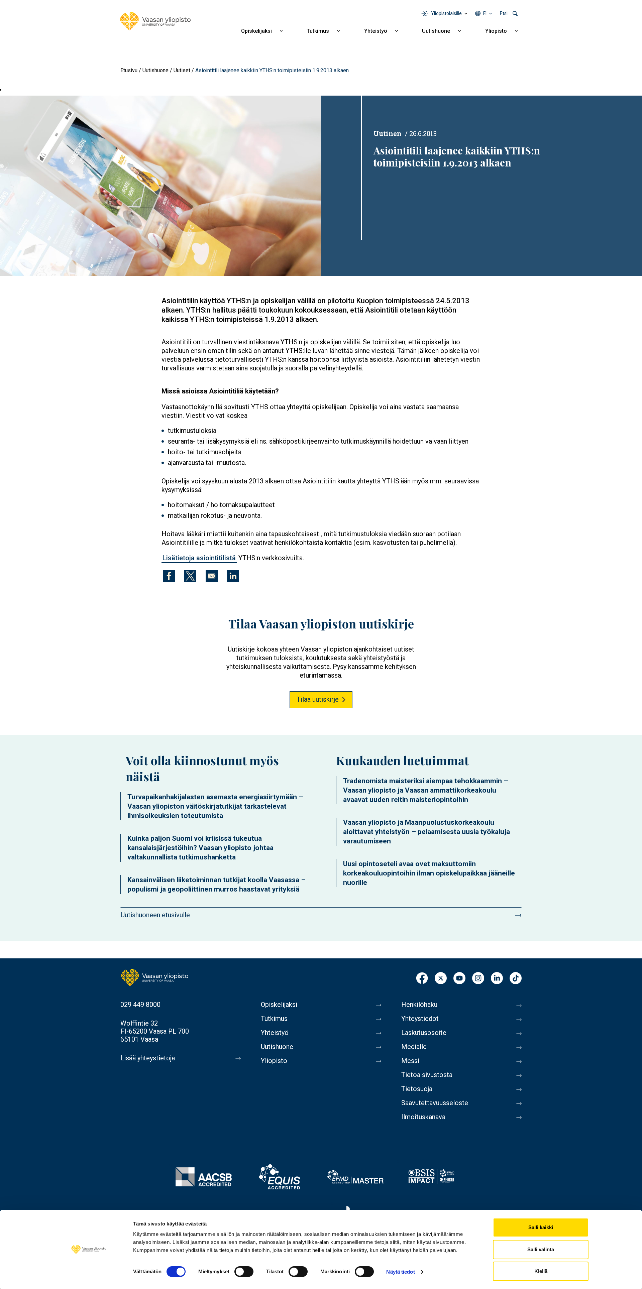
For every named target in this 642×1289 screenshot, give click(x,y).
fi (485, 13)
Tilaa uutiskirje (318, 699)
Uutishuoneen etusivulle (155, 915)
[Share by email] (212, 576)
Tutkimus (318, 31)
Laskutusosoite (423, 1033)
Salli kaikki (540, 1227)
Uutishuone (436, 31)
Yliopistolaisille (446, 13)
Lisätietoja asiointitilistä (199, 558)
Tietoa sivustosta (426, 1075)
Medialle (414, 1047)
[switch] (243, 1271)
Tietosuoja (416, 1089)
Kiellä (540, 1271)
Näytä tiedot (400, 1272)
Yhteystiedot (420, 1019)
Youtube (459, 978)
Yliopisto (496, 31)
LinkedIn (497, 978)
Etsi (504, 13)
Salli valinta (540, 1249)
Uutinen (387, 133)
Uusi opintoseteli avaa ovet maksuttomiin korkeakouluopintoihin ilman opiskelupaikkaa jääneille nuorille (429, 873)
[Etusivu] (155, 21)
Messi (410, 1061)
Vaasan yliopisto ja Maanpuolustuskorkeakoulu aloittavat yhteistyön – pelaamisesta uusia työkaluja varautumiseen (426, 831)
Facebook (422, 978)
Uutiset (182, 70)
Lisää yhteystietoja (147, 1058)
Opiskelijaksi (256, 31)
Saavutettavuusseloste (434, 1103)
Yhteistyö (375, 31)
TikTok (516, 978)
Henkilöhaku (419, 1005)
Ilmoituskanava (423, 1117)
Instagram (478, 978)
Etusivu (128, 70)
